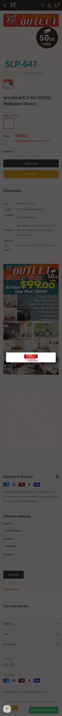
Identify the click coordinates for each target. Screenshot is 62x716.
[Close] (52, 356)
